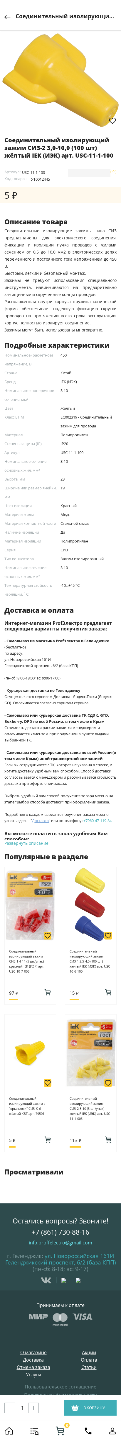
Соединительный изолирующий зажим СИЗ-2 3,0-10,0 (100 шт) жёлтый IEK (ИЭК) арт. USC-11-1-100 (66, 16)
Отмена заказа (33, 1367)
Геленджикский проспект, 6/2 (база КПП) (60, 1262)
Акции (89, 1352)
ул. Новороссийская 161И (79, 1256)
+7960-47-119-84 (97, 820)
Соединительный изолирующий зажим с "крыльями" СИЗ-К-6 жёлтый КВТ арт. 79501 (27, 1106)
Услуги (33, 1375)
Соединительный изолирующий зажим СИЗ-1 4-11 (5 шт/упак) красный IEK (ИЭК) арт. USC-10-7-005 (26, 961)
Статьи (89, 1367)
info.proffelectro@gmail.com (60, 1242)
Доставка (33, 1360)
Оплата (89, 1360)
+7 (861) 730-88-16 (60, 1232)
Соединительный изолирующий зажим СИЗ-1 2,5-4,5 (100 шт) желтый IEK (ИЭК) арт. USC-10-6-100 (90, 961)
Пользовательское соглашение (60, 1386)
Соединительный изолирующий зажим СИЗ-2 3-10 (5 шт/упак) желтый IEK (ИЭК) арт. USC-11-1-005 (90, 1108)
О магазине (33, 1352)
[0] (60, 1431)
